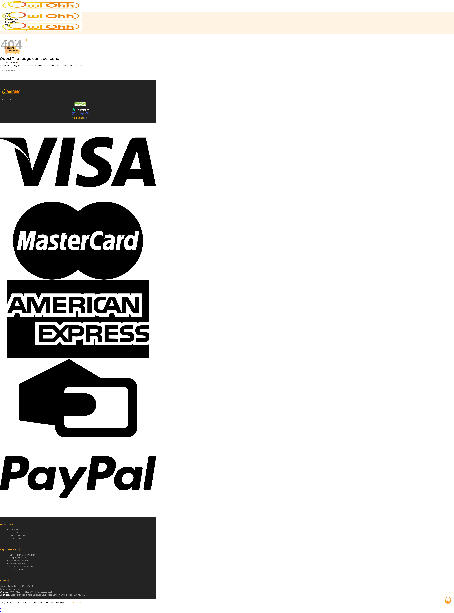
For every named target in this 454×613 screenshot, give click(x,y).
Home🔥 (9, 13)
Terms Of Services (17, 535)
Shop (7, 16)
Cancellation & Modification (22, 554)
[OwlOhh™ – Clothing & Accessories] (41, 20)
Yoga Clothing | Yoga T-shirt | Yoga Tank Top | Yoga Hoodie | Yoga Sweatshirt (53, 597)
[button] (448, 600)
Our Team (14, 529)
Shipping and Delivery (19, 557)
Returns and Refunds (19, 560)
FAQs (7, 25)
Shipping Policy (12, 19)
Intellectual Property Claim (21, 566)
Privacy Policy (15, 538)
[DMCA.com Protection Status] (80, 105)
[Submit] (6, 33)
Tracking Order (16, 569)
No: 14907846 (75, 602)
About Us (13, 532)
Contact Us (10, 22)
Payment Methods (17, 563)
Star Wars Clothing (8, 597)
